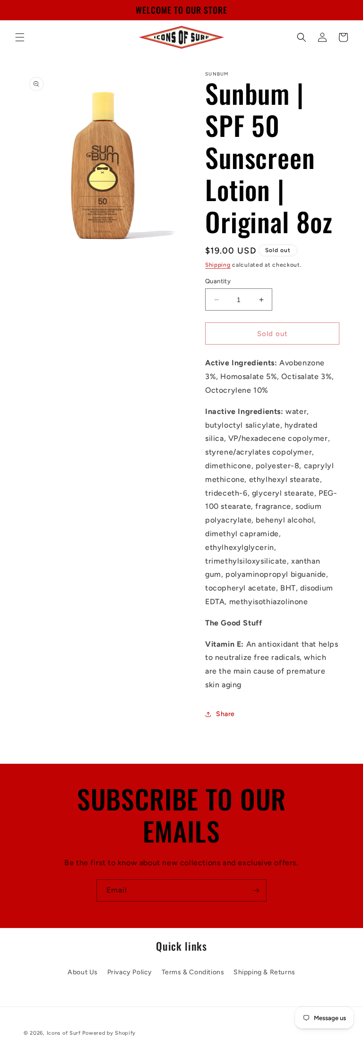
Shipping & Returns (264, 972)
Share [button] (225, 714)
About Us (83, 972)
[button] (19, 37)
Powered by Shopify (109, 1033)
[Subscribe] (255, 890)
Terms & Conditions (193, 972)
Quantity (218, 281)
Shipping (218, 265)
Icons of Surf (64, 1033)
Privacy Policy (129, 972)
